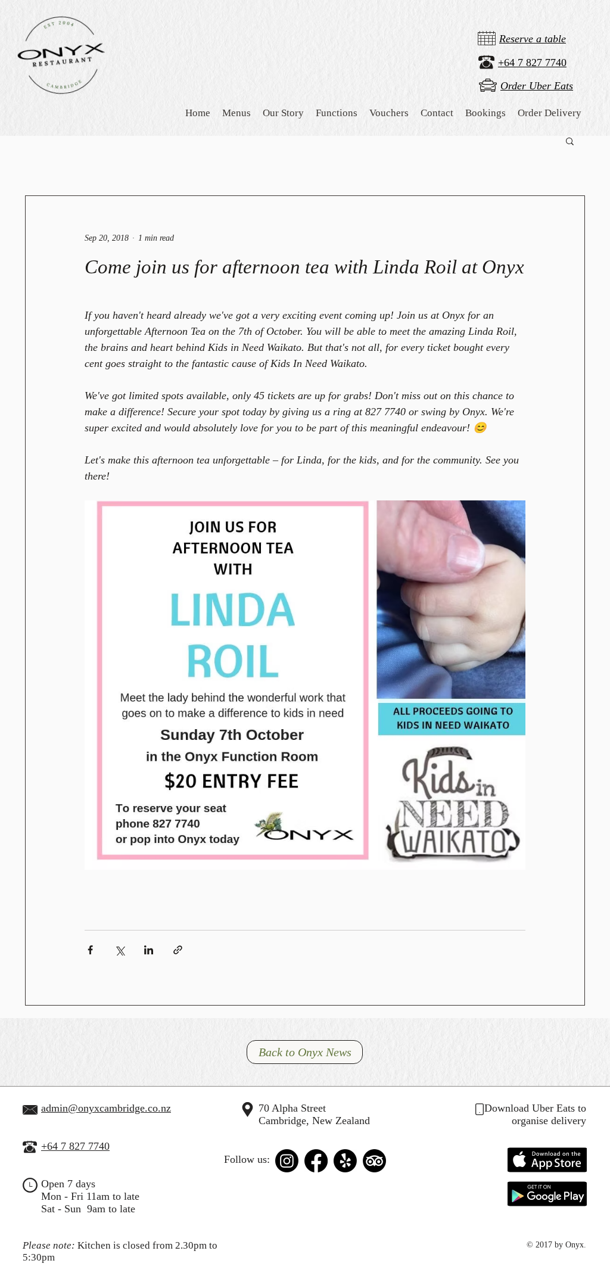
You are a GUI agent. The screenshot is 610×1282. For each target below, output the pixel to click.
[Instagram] (286, 1160)
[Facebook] (316, 1160)
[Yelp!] (345, 1160)
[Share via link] (177, 950)
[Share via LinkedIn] (148, 950)
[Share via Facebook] (90, 950)
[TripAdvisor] (374, 1160)
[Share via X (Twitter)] (119, 950)
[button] (283, 113)
